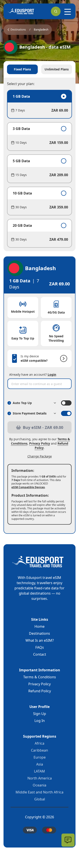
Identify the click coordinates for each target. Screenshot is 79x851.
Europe (40, 757)
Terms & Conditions (39, 677)
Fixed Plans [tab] (22, 69)
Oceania (39, 785)
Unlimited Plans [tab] (57, 69)
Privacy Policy (39, 443)
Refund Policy (39, 691)
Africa (39, 743)
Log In (39, 720)
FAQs (39, 647)
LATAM (39, 771)
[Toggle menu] (67, 11)
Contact (39, 654)
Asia (39, 764)
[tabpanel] (39, 169)
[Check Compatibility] (62, 358)
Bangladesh (41, 29)
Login (52, 374)
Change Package (39, 456)
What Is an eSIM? (39, 640)
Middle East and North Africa (39, 792)
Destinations (39, 633)
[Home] (21, 11)
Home (39, 626)
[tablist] (39, 69)
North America (39, 778)
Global (39, 799)
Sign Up (39, 713)
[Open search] (56, 11)
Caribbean (39, 750)
